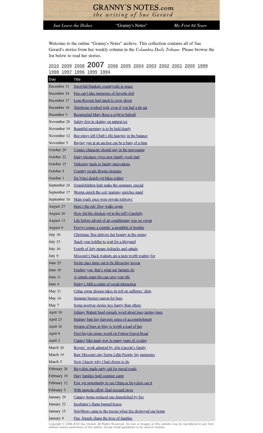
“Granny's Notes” (131, 25)
